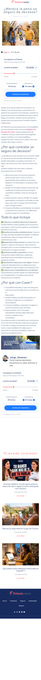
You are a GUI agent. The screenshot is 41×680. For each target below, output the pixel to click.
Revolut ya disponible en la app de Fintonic (21, 528)
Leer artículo (20, 496)
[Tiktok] (14, 612)
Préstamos (13, 601)
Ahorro (5, 601)
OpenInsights (33, 601)
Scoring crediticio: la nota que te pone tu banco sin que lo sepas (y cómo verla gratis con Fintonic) (20, 486)
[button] (20, 5)
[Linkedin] (21, 612)
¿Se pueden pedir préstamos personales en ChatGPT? (20, 569)
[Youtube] (24, 612)
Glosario (21, 606)
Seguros (6, 52)
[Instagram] (17, 612)
